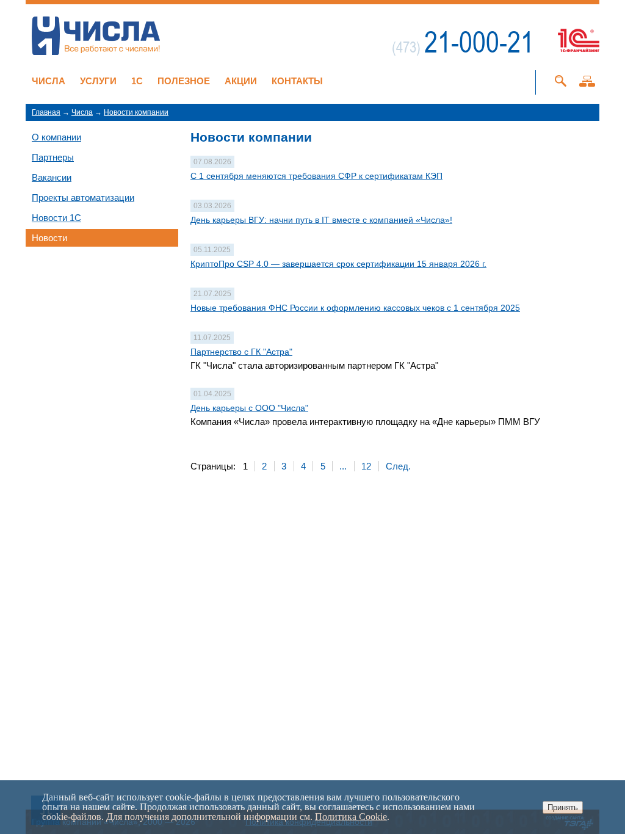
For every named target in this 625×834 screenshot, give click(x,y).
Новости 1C (56, 217)
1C (137, 81)
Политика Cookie (351, 816)
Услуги (98, 81)
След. (398, 466)
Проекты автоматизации (83, 197)
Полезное (183, 81)
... (343, 466)
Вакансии (51, 177)
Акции (241, 81)
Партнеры (53, 157)
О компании (56, 137)
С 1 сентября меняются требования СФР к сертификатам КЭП (316, 176)
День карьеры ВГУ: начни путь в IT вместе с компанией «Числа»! (321, 220)
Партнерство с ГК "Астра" (241, 352)
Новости (49, 238)
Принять (562, 807)
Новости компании (136, 112)
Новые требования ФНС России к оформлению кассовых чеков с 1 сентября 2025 (355, 308)
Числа (48, 81)
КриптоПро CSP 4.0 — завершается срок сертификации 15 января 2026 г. (338, 264)
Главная (46, 112)
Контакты (297, 81)
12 (366, 466)
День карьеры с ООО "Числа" (249, 408)
